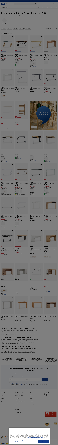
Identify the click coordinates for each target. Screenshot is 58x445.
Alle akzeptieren (43, 441)
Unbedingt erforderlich (30, 441)
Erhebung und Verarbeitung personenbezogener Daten (35, 437)
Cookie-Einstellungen (16, 441)
